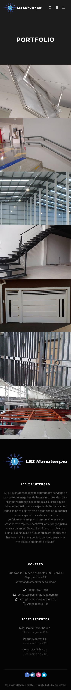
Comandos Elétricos (34, 649)
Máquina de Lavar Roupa (34, 627)
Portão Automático (34, 638)
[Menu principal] (63, 7)
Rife (7, 684)
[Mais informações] (57, 7)
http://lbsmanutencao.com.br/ (37, 599)
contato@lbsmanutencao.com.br (38, 594)
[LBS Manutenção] (23, 8)
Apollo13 (60, 684)
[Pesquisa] (50, 7)
